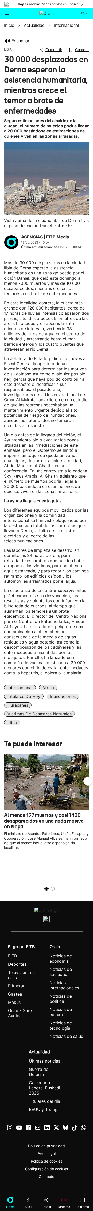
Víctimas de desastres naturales (39, 713)
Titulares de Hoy (23, 696)
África (48, 687)
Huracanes (17, 705)
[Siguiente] (82, 4)
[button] (87, 781)
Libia (12, 722)
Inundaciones (63, 696)
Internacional (20, 687)
